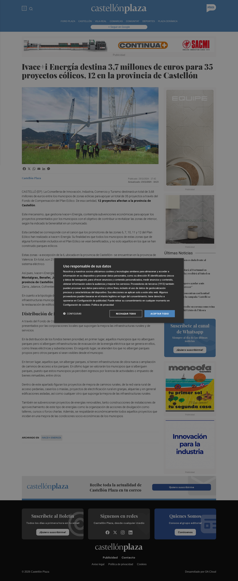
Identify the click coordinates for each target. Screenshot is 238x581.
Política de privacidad (102, 304)
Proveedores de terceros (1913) (148, 283)
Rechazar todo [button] (126, 313)
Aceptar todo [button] (160, 313)
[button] (72, 313)
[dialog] (119, 290)
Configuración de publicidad (92, 300)
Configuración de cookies (76, 304)
